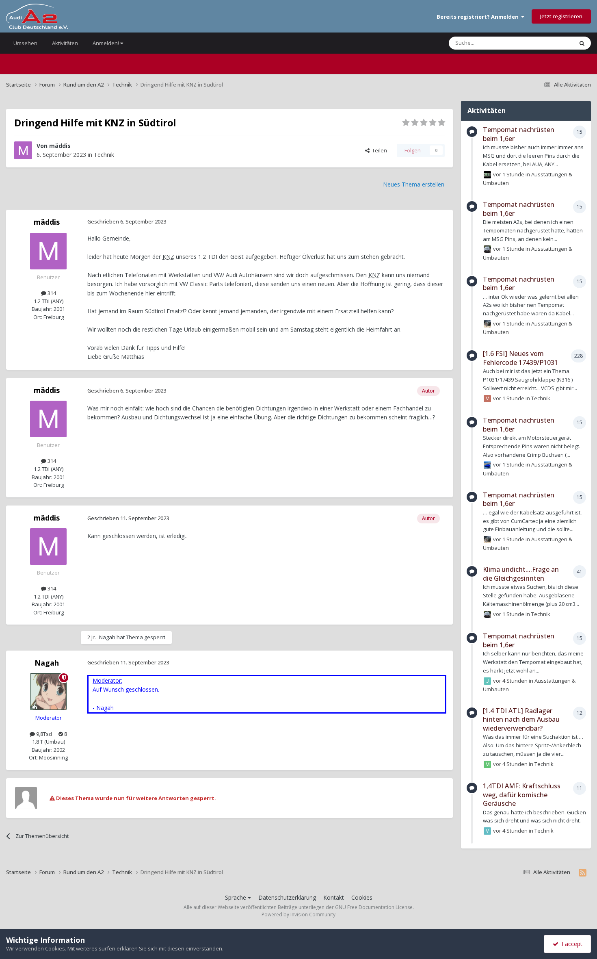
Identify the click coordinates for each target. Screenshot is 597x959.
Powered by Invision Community (298, 914)
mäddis (60, 146)
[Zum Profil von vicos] (487, 398)
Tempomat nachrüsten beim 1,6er (518, 134)
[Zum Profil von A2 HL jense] (487, 174)
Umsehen (25, 43)
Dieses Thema (546, 42)
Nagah (107, 637)
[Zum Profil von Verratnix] (487, 831)
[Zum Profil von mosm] (487, 764)
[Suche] (582, 43)
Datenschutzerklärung (287, 897)
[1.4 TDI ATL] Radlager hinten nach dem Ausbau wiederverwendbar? (521, 719)
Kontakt (333, 897)
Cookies (361, 897)
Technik (104, 154)
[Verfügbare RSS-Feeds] (582, 872)
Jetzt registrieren (561, 16)
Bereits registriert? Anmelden (479, 16)
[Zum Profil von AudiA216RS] (487, 465)
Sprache (236, 897)
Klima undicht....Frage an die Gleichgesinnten (521, 574)
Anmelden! (106, 43)
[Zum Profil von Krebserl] (487, 324)
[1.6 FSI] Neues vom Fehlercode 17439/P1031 (520, 358)
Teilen (378, 150)
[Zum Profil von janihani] (487, 249)
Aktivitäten (65, 43)
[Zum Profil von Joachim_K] (487, 681)
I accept (570, 944)
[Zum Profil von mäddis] (23, 150)
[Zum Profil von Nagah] (48, 691)
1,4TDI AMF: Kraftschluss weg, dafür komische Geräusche (521, 794)
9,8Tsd (43, 734)
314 (51, 293)
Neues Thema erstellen (413, 184)
